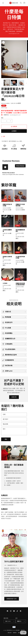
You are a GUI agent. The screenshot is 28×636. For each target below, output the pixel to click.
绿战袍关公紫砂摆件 (7, 257)
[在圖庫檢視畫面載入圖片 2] (14, 83)
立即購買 (14, 131)
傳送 (6, 439)
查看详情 (14, 397)
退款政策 (23, 630)
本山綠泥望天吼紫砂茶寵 (20, 257)
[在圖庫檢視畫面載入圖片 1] (7, 83)
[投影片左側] (1, 83)
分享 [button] (4, 136)
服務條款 (15, 632)
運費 (6, 107)
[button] (3, 3)
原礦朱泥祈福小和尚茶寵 (7, 205)
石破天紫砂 (9, 630)
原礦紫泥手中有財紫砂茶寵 (20, 205)
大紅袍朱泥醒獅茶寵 (7, 230)
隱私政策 (9, 632)
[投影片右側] (26, 83)
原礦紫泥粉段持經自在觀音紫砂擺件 (20, 284)
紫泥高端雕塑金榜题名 (20, 230)
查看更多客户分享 (12, 598)
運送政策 (20, 632)
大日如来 (5, 283)
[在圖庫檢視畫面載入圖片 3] (21, 83)
